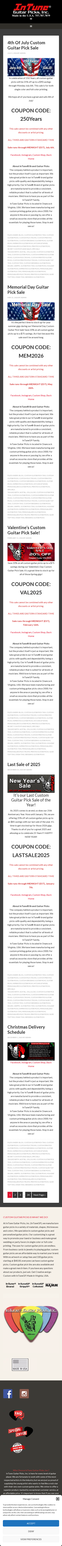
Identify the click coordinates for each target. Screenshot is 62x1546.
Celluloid (31, 252)
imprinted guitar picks (29, 269)
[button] (57, 1498)
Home (31, 158)
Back (49, 154)
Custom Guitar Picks (21, 254)
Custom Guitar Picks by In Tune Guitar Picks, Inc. (31, 10)
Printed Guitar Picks (41, 246)
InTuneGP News (41, 243)
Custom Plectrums (27, 238)
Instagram (26, 154)
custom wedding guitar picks (37, 263)
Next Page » (39, 1194)
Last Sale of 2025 (23, 764)
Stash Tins (19, 277)
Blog (21, 235)
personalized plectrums (18, 274)
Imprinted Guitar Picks (23, 243)
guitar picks (40, 266)
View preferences (31, 1539)
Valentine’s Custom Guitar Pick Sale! (26, 530)
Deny (31, 1531)
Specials (36, 249)
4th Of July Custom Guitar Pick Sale (26, 45)
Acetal (23, 252)
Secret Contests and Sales (19, 249)
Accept (31, 1523)
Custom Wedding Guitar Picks (32, 240)
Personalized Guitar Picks (19, 246)
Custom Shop (39, 154)
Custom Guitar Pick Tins (35, 235)
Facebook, (16, 154)
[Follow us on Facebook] (7, 1393)
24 (28, 1194)
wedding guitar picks (34, 277)
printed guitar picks (40, 274)
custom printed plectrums (25, 260)
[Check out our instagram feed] (24, 1393)
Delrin (10, 266)
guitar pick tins (28, 266)
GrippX (17, 266)
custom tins (17, 263)
